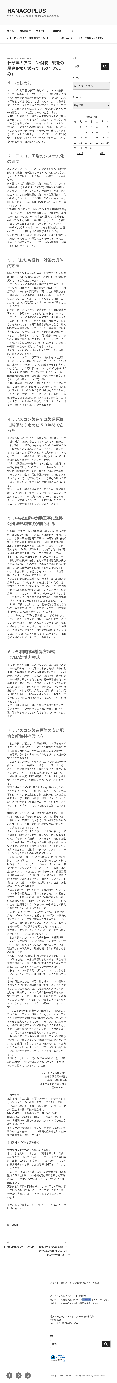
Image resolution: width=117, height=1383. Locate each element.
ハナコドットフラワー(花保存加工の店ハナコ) (29, 38)
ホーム (10, 30)
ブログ (70, 30)
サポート (40, 30)
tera (28, 58)
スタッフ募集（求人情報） (91, 38)
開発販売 (24, 30)
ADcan (15, 1225)
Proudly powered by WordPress (89, 1375)
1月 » (102, 153)
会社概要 (57, 30)
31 (91, 148)
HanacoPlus (26, 11)
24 (91, 143)
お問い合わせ (66, 38)
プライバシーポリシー (60, 1375)
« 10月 (80, 153)
